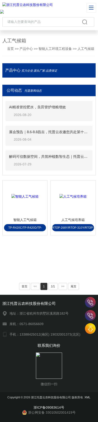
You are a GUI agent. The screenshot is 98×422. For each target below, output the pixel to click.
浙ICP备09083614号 (49, 407)
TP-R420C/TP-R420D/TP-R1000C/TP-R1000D (25, 228)
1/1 (53, 286)
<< (35, 286)
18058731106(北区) (90, 315)
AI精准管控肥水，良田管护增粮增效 (37, 107)
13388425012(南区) (90, 302)
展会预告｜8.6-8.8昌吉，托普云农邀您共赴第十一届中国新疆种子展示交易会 (49, 132)
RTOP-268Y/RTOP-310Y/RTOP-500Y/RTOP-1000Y (73, 228)
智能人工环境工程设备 (55, 49)
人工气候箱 (86, 49)
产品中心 (26, 49)
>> (62, 286)
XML (87, 397)
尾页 (73, 286)
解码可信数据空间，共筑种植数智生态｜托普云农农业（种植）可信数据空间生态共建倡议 (49, 156)
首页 (10, 49)
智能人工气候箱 (25, 220)
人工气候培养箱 (73, 220)
